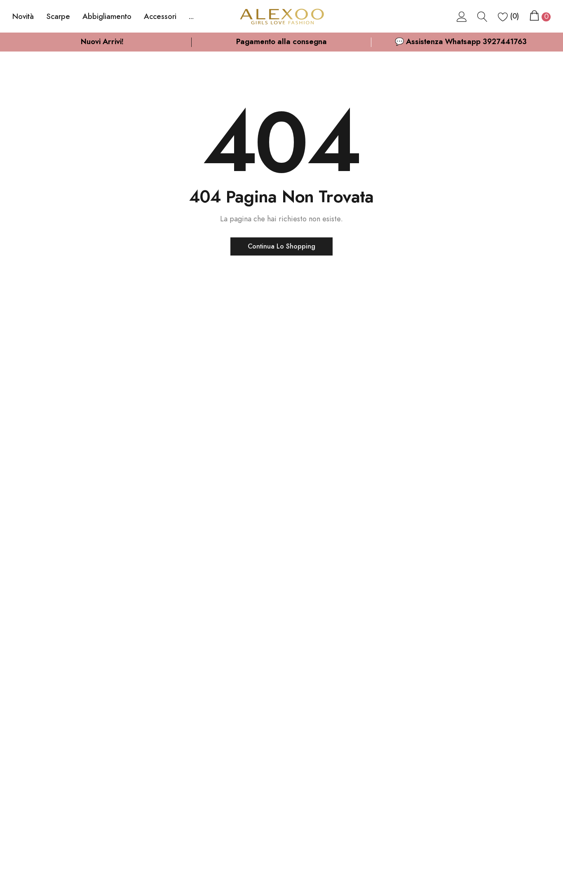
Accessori (160, 17)
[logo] (281, 17)
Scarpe (58, 17)
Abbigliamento (106, 17)
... (191, 17)
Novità (23, 17)
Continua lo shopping (281, 246)
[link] (462, 16)
